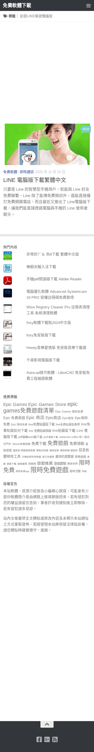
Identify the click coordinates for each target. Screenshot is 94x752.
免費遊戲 (57, 443)
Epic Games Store (47, 404)
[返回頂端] (47, 724)
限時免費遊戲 (49, 469)
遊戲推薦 (45, 463)
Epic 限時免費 (19, 424)
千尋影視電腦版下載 (43, 360)
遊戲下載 (11, 463)
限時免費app (22, 471)
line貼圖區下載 (63, 430)
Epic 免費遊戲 (14, 418)
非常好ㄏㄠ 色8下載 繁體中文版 (52, 254)
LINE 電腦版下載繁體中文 (34, 180)
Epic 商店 (35, 417)
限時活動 (75, 471)
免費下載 (38, 443)
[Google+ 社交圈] (47, 739)
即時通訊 (27, 172)
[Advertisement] (47, 74)
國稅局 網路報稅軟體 (24, 450)
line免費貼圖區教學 (68, 424)
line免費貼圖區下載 (41, 424)
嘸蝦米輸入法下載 (41, 267)
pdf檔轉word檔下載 (30, 437)
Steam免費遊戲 (21, 444)
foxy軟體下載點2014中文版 (48, 323)
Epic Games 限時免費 (69, 411)
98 (87, 129)
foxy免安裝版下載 (41, 335)
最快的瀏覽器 (64, 456)
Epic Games (15, 404)
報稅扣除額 (42, 450)
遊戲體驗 (60, 463)
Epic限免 (68, 418)
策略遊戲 (80, 456)
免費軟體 (10, 172)
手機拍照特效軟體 (31, 456)
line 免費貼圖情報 (40, 430)
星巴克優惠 (48, 456)
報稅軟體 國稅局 (69, 450)
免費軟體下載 (17, 5)
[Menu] (88, 5)
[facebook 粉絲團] (39, 739)
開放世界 (72, 463)
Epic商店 (53, 418)
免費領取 (77, 443)
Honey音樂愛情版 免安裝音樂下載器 (56, 348)
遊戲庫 (32, 463)
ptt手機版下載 (51, 437)
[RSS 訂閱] (55, 739)
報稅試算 (54, 450)
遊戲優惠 (22, 463)
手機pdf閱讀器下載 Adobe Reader (54, 279)
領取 (84, 471)
